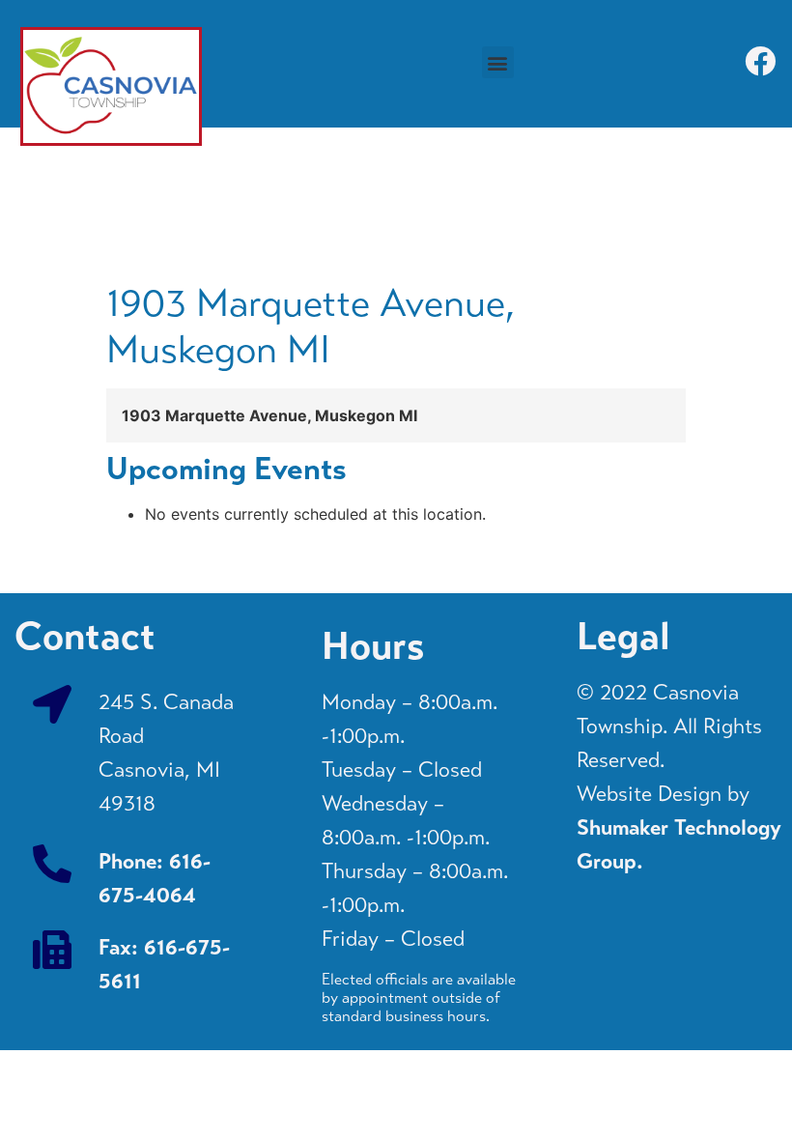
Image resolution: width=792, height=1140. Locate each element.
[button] (498, 62)
